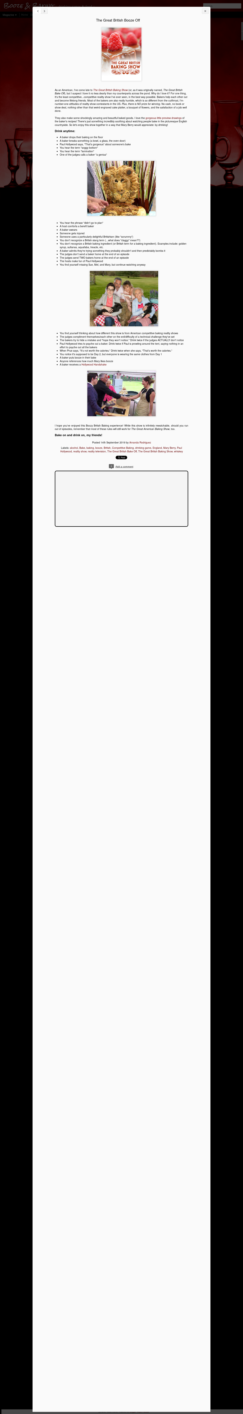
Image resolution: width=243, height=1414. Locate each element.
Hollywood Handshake (94, 364)
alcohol (74, 447)
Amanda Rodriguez (140, 442)
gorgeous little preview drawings (164, 118)
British (107, 447)
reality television (97, 451)
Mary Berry (169, 447)
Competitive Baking (123, 447)
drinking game (143, 447)
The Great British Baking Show (155, 451)
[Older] (44, 11)
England (157, 447)
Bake (82, 447)
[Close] (205, 11)
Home (24, 14)
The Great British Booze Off (118, 20)
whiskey (178, 451)
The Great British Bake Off (122, 451)
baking (90, 447)
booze (98, 447)
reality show (79, 451)
